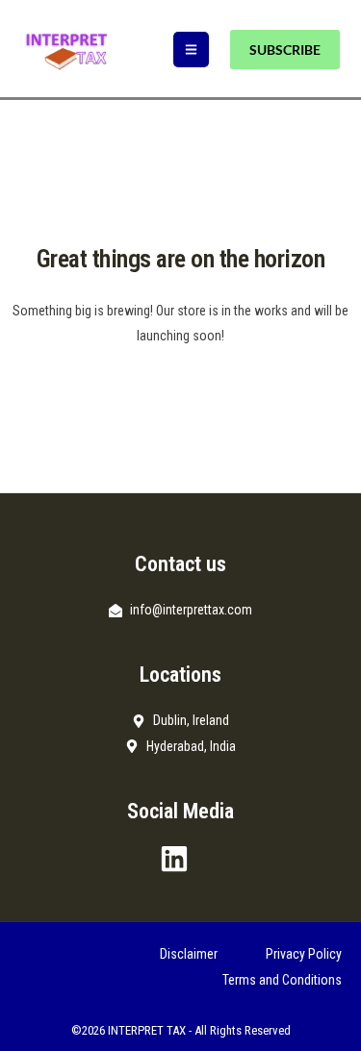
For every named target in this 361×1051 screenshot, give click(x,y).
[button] (191, 49)
